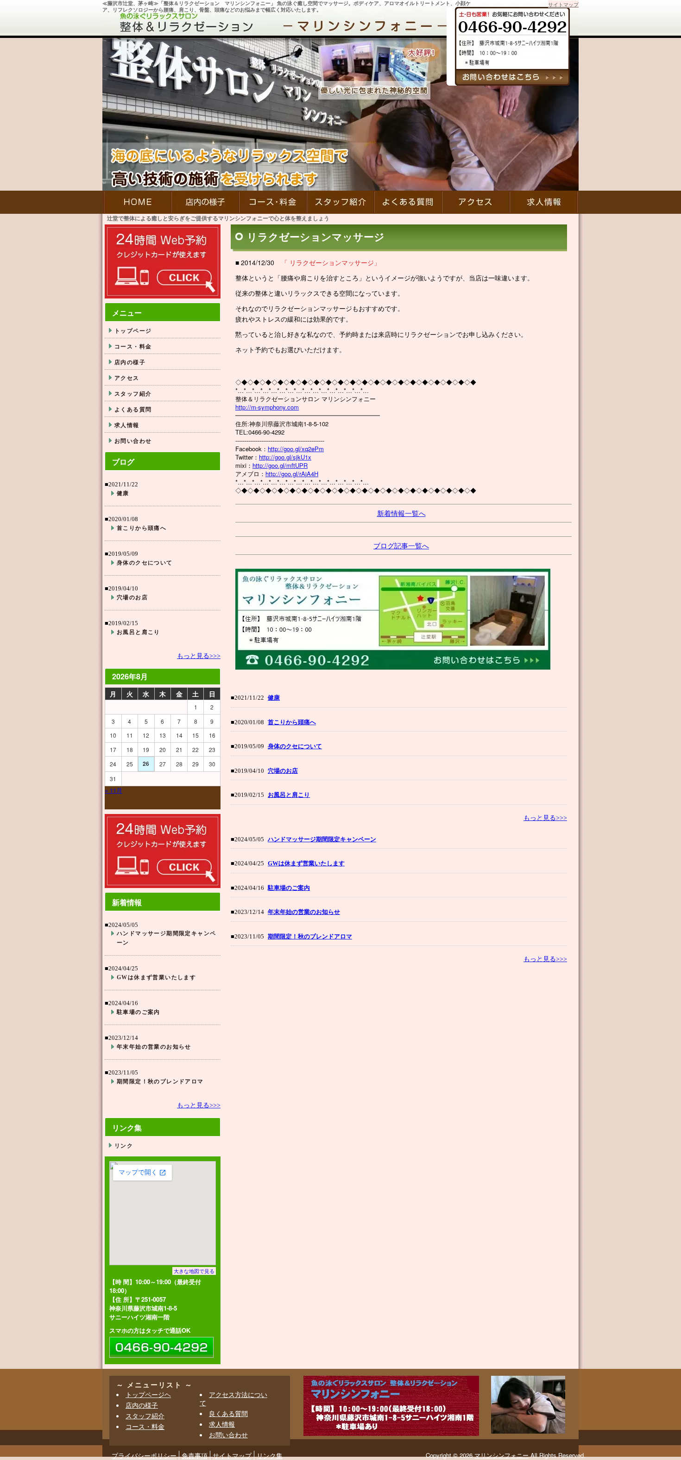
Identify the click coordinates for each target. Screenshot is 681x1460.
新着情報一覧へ (401, 513)
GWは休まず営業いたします (306, 863)
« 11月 (113, 790)
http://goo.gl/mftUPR (280, 465)
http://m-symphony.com (267, 407)
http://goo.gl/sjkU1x (285, 457)
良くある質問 (228, 1413)
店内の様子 (205, 202)
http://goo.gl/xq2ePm (296, 448)
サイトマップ (563, 4)
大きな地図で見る (194, 1270)
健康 (274, 697)
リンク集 (270, 1455)
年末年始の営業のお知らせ (304, 911)
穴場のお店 (283, 770)
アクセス (476, 202)
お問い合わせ (132, 440)
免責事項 (195, 1455)
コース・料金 (273, 202)
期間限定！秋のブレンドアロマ (310, 936)
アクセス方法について (233, 1398)
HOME (136, 202)
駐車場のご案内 (289, 887)
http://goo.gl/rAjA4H (291, 473)
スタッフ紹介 (340, 202)
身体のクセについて (295, 746)
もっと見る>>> (545, 817)
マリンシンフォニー (501, 1455)
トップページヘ (148, 1394)
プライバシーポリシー (144, 1455)
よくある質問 (408, 202)
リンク (123, 1145)
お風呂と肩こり (289, 794)
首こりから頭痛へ (292, 722)
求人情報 (544, 202)
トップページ (132, 330)
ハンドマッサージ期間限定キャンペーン (322, 839)
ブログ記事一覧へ (401, 545)
